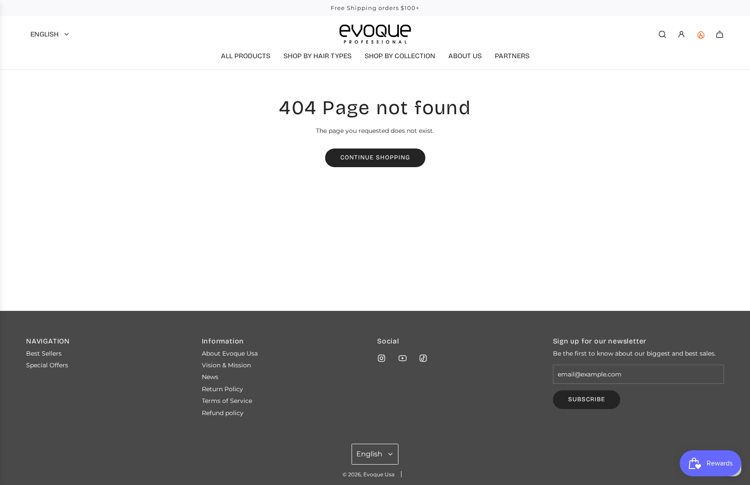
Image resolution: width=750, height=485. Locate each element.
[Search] (662, 34)
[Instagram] (381, 358)
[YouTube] (402, 358)
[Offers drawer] (700, 34)
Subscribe (586, 399)
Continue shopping (375, 157)
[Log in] (681, 34)
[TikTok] (423, 358)
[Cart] (719, 34)
